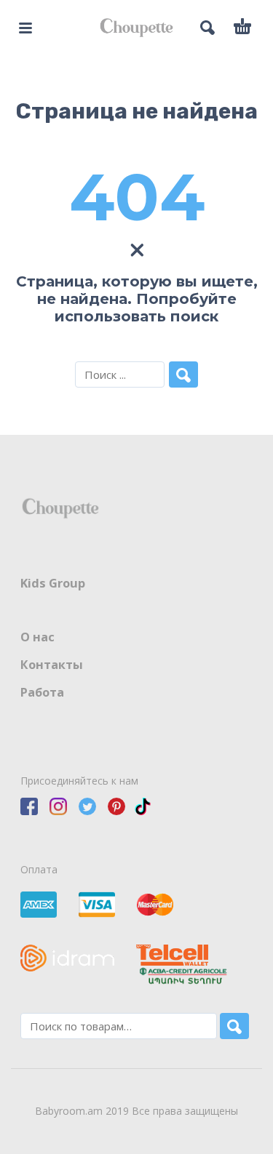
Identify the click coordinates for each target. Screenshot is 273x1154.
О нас (37, 637)
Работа (42, 692)
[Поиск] (234, 1026)
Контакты (51, 665)
